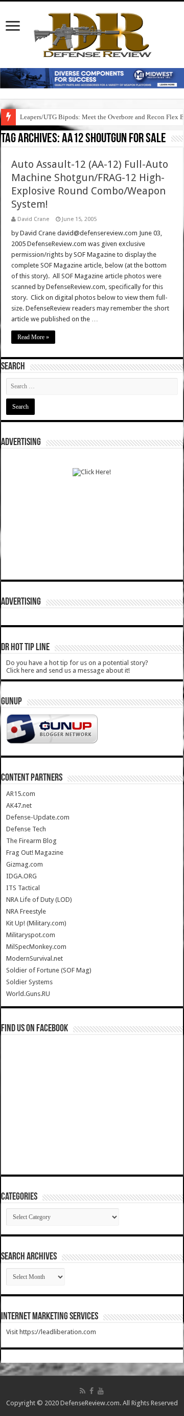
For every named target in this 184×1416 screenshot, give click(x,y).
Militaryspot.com (30, 935)
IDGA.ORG (21, 876)
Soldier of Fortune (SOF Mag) (48, 970)
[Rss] (82, 1391)
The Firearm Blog (31, 841)
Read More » (33, 337)
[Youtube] (101, 1391)
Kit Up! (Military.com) (36, 923)
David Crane (33, 219)
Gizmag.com (24, 864)
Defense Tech (26, 829)
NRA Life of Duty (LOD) (39, 899)
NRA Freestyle (26, 911)
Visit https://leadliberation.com (51, 1332)
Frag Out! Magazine (34, 852)
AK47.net (19, 805)
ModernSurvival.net (34, 958)
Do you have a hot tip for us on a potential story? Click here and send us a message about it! (77, 666)
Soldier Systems (29, 982)
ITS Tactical (23, 888)
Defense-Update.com (38, 817)
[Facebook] (91, 1391)
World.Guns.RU (28, 994)
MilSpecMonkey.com (36, 946)
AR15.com (20, 794)
